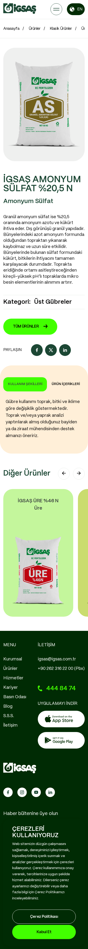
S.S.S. (8, 716)
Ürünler (35, 28)
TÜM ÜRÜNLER (26, 326)
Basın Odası (14, 697)
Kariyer (10, 687)
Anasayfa (11, 28)
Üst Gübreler (53, 302)
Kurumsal (12, 659)
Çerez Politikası (44, 917)
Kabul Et (44, 932)
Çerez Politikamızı (50, 892)
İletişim (10, 725)
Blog (7, 706)
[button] (64, 474)
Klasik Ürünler (61, 28)
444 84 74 (61, 688)
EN (79, 9)
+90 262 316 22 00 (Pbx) (61, 669)
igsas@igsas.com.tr (57, 659)
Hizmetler (13, 678)
